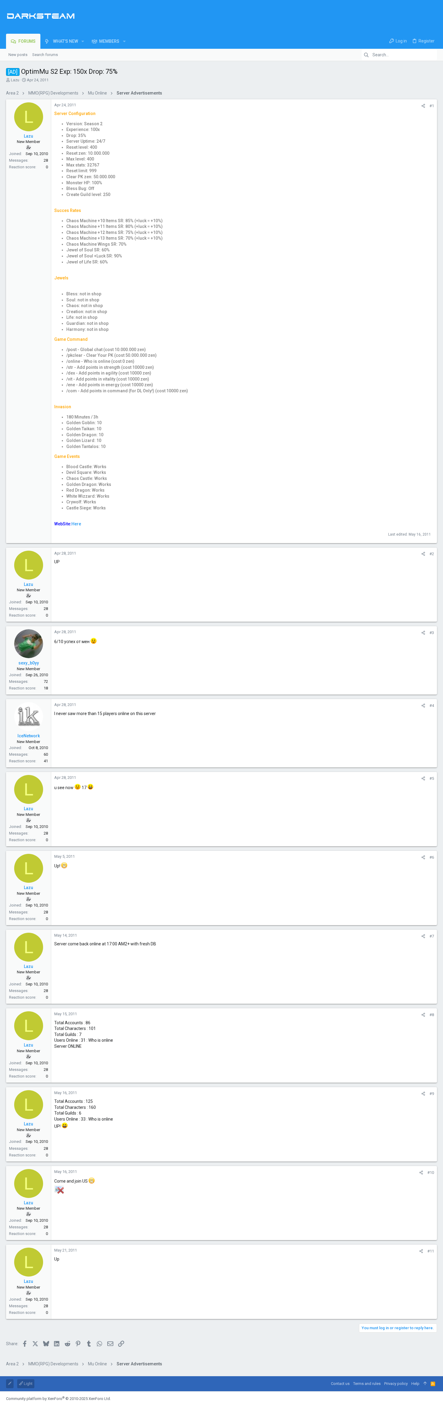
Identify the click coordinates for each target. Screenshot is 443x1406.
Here (76, 523)
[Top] (425, 1383)
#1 (431, 106)
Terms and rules (367, 1383)
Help (415, 1383)
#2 (431, 554)
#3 (431, 632)
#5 (431, 778)
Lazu (15, 80)
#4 (431, 705)
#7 (431, 936)
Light (28, 1383)
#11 (430, 1251)
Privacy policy (396, 1383)
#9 (431, 1093)
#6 (431, 857)
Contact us (340, 1383)
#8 (431, 1015)
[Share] (423, 106)
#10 (430, 1172)
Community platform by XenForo (58, 1398)
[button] (83, 41)
